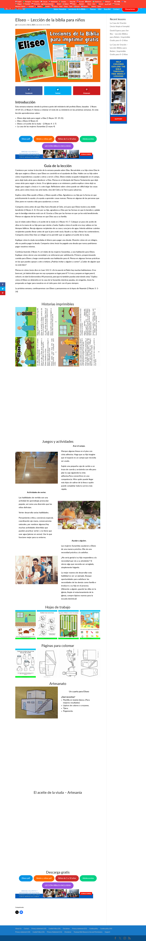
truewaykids (22, 25)
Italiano (66, 4)
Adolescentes (88, 139)
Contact (116, 9)
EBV (100, 9)
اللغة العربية (108, 4)
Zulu (94, 4)
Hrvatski (31, 6)
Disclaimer (66, 928)
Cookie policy (93, 928)
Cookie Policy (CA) (39, 932)
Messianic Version (20, 6)
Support (107, 932)
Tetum (89, 4)
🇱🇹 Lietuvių (92, 6)
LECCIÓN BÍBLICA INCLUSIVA (58, 146)
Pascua (93, 9)
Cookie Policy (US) (54, 928)
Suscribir (107, 9)
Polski (73, 4)
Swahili (47, 6)
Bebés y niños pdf (44, 139)
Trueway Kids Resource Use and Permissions (88, 932)
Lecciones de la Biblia (77, 9)
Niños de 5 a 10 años (67, 139)
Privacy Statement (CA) (54, 932)
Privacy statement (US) (38, 928)
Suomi (78, 6)
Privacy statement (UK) (22, 932)
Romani (100, 4)
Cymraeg (117, 4)
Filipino (39, 6)
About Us (18, 928)
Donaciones (130, 9)
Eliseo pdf (26, 139)
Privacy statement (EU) (79, 928)
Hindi (60, 6)
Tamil (70, 6)
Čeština (55, 6)
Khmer (59, 4)
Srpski (99, 6)
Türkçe (66, 6)
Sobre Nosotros (60, 9)
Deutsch (81, 4)
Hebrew (85, 6)
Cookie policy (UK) (106, 928)
